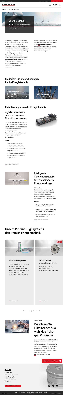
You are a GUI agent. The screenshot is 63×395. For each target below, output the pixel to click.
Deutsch (4, 1)
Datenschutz (22, 392)
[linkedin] (49, 386)
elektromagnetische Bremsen (13, 59)
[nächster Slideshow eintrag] (38, 311)
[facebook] (53, 386)
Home (3, 9)
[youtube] (57, 386)
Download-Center (43, 1)
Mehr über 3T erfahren (12, 164)
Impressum (30, 393)
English (10, 1)
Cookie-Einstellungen (56, 393)
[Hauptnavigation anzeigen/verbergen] (50, 4)
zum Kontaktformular (11, 385)
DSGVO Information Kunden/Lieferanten (37, 392)
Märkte (8, 9)
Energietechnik (15, 9)
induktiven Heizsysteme (44, 44)
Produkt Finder (56, 1)
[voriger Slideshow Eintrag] (24, 311)
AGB (16, 392)
